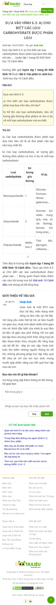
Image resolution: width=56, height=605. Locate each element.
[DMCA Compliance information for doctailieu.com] (39, 588)
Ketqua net (7, 544)
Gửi (47, 414)
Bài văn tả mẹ (35, 487)
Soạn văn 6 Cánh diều (13, 527)
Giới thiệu (17, 595)
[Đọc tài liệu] (26, 601)
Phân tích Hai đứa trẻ (39, 505)
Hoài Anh (26, 302)
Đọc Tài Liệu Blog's (11, 539)
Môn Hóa (7, 496)
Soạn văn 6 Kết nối (11, 535)
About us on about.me (13, 513)
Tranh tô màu (9, 505)
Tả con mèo (35, 492)
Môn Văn (6, 483)
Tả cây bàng (35, 538)
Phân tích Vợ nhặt (38, 527)
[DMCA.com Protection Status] (22, 588)
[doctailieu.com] (28, 565)
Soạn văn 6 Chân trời (12, 531)
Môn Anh (6, 487)
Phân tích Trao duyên (39, 547)
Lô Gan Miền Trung (11, 548)
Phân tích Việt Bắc (38, 483)
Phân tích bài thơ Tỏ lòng (41, 496)
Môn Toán (7, 492)
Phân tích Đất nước (38, 500)
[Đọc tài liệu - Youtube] (30, 601)
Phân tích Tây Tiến (11, 500)
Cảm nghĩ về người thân (40, 543)
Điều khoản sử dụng (34, 595)
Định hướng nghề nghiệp (41, 509)
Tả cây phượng (9, 509)
